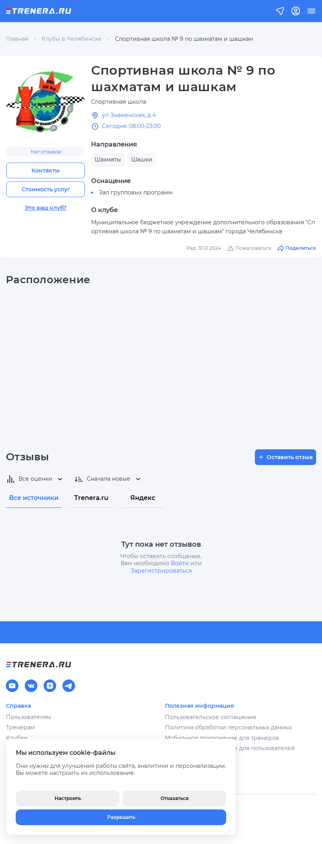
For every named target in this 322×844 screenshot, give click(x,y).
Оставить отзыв (290, 457)
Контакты (45, 170)
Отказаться (174, 798)
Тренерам (20, 727)
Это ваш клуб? (45, 207)
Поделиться (300, 248)
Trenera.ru (91, 498)
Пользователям (28, 717)
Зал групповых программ (136, 192)
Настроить (68, 798)
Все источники (34, 498)
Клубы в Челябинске (72, 38)
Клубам (16, 737)
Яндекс (142, 498)
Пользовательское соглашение (210, 717)
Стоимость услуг (46, 189)
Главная (17, 38)
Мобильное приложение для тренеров (222, 737)
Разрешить (121, 817)
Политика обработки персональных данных (228, 727)
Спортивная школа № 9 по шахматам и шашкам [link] (184, 38)
